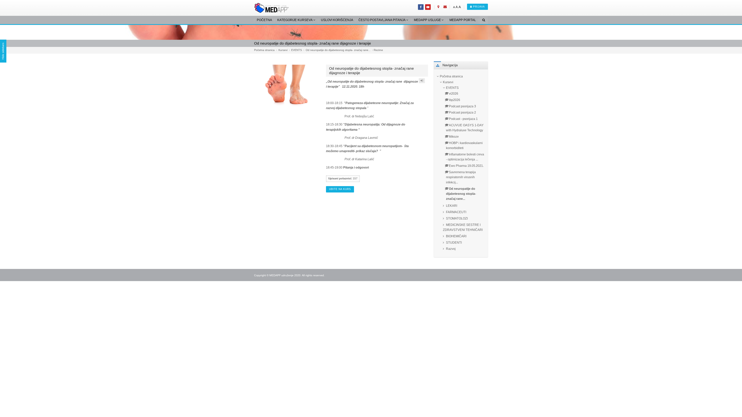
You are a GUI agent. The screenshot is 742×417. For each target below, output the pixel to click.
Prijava (478, 6)
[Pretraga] (484, 20)
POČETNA (264, 20)
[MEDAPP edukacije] (271, 7)
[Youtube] (428, 7)
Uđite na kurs (340, 189)
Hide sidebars (3, 51)
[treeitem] (461, 76)
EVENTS (296, 50)
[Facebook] (421, 7)
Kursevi (283, 50)
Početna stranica (264, 50)
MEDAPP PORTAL (462, 20)
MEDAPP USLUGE (427, 20)
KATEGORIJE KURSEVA (295, 20)
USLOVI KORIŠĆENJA (337, 20)
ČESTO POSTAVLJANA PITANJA (382, 20)
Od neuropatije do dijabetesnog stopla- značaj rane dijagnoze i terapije (312, 43)
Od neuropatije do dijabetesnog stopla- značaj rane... (338, 50)
